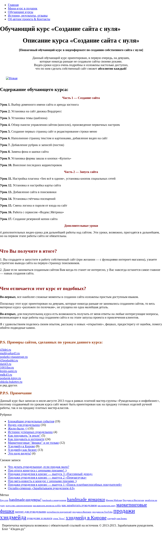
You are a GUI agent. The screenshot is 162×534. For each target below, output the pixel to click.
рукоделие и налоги (39, 518)
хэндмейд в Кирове (86, 517)
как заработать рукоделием (79, 505)
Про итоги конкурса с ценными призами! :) (37, 470)
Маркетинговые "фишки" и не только (33, 442)
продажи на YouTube (102, 512)
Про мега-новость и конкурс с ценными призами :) (42, 481)
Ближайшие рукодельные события (31, 421)
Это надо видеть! (19, 453)
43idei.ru (5, 349)
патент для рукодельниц (30, 511)
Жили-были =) (17, 428)
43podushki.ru (9, 360)
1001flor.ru (7, 367)
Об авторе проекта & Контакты (29, 19)
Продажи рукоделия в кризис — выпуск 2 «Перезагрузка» (47, 477)
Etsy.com (4, 500)
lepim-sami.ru (8, 371)
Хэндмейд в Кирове (21, 446)
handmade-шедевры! (25, 500)
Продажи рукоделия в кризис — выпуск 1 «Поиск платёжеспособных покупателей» (65, 484)
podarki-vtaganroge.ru (14, 357)
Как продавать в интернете (26, 439)
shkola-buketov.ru (11, 381)
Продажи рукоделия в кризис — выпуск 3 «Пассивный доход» (50, 474)
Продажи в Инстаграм (133, 500)
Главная (13, 5)
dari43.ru (5, 364)
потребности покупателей (59, 512)
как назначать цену (107, 506)
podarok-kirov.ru (10, 378)
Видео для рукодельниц (24, 425)
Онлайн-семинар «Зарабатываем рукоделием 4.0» (41, 488)
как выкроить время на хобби (47, 506)
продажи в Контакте (81, 512)
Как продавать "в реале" (24, 435)
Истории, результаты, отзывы (28, 15)
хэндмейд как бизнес (117, 518)
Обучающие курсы (20, 12)
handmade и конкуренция (54, 500)
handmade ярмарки (86, 499)
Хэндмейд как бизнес (22, 449)
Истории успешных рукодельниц (30, 432)
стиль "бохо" (59, 518)
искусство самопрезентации (19, 506)
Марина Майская (114, 500)
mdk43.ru (6, 374)
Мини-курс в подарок (22, 8)
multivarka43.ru (10, 353)
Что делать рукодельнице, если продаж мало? (38, 467)
